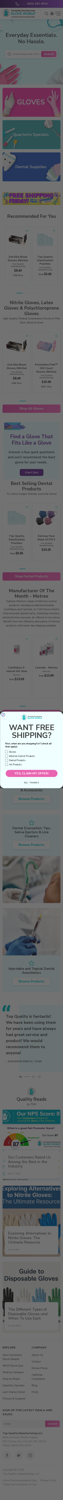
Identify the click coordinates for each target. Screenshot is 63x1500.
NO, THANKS (31, 783)
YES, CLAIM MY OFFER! (32, 773)
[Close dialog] (3, 714)
